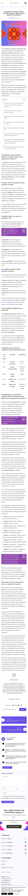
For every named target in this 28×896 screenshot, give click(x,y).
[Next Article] (14, 729)
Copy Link (23, 709)
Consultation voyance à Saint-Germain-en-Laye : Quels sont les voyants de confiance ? (14, 105)
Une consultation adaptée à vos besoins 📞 (14, 128)
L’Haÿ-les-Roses (19, 302)
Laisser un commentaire (8, 801)
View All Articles (7, 767)
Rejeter (10, 893)
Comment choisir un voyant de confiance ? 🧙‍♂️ (14, 117)
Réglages (16, 893)
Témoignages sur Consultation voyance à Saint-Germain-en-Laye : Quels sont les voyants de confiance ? (14, 141)
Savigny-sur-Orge (6, 304)
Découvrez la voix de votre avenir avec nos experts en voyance (14, 147)
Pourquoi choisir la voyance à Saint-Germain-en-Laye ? (13, 111)
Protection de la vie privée (7, 867)
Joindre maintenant (14, 826)
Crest (13, 302)
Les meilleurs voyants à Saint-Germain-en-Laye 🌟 (14, 123)
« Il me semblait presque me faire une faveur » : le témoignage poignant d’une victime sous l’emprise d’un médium (15, 745)
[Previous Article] (14, 720)
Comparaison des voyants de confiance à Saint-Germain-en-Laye (14, 134)
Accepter (4, 893)
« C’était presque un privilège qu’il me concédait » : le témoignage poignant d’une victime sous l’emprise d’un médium (15, 757)
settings (19, 891)
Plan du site (4, 861)
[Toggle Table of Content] (23, 99)
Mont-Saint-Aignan (17, 304)
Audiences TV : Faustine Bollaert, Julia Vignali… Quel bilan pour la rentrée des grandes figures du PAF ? (16, 751)
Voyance (17, 699)
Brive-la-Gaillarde (6, 302)
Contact (3, 864)
